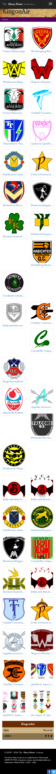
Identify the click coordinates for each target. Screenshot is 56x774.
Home (5, 19)
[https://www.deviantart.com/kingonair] (46, 736)
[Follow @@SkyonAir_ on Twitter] (51, 736)
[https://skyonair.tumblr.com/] (48, 736)
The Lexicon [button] (18, 4)
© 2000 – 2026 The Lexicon (23, 752)
